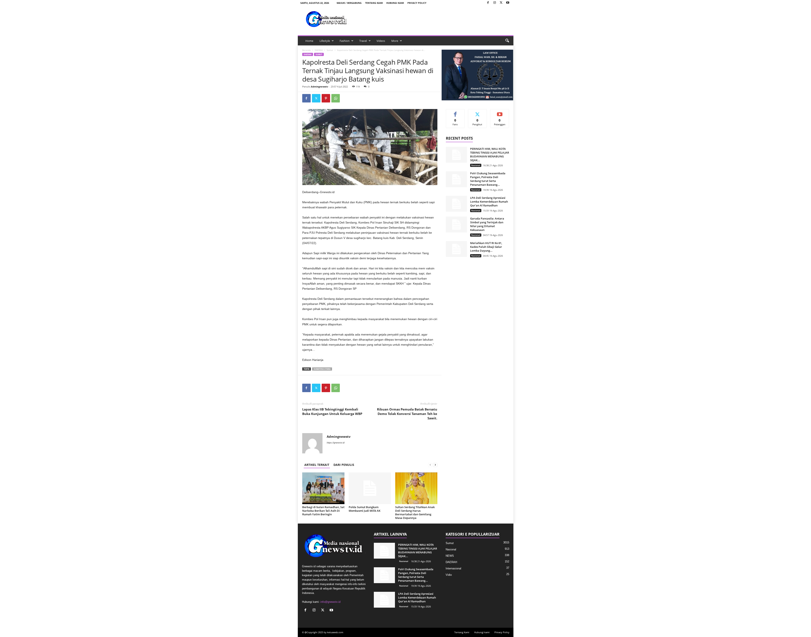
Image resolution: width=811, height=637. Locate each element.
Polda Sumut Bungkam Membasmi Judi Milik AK (364, 509)
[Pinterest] (326, 98)
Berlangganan (500, 114)
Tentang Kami (374, 2)
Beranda (306, 50)
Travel (363, 41)
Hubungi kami (395, 2)
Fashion (345, 41)
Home (309, 41)
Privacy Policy (416, 2)
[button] (507, 40)
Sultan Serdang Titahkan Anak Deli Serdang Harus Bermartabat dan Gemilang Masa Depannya (415, 512)
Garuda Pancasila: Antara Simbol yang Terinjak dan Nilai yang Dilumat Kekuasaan (487, 224)
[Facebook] (488, 3)
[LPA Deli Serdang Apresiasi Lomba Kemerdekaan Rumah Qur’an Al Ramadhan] (456, 204)
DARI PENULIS (343, 465)
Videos (381, 41)
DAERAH (319, 50)
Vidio (449, 574)
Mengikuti (477, 112)
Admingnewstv (319, 86)
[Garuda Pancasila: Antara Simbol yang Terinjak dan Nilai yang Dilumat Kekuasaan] (456, 224)
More (394, 41)
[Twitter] (501, 3)
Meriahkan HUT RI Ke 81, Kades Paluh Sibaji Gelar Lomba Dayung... (486, 246)
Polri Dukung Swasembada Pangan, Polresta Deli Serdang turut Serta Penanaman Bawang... (487, 179)
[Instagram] (494, 3)
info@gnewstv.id (330, 601)
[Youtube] (507, 3)
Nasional (475, 165)
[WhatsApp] (335, 98)
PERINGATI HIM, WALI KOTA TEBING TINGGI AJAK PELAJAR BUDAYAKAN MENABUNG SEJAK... (489, 154)
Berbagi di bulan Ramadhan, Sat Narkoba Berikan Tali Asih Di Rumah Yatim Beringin (323, 510)
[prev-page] (430, 464)
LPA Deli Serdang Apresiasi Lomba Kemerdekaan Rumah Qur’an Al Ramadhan (489, 201)
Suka (455, 112)
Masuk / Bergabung (349, 2)
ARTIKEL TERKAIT (316, 465)
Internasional (453, 568)
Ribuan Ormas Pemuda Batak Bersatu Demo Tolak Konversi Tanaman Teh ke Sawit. (407, 413)
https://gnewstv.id (335, 442)
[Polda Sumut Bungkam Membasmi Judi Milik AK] (370, 488)
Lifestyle (325, 41)
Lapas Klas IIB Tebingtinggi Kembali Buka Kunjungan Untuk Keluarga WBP (332, 411)
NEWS (450, 555)
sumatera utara (322, 369)
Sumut (330, 50)
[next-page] (435, 464)
